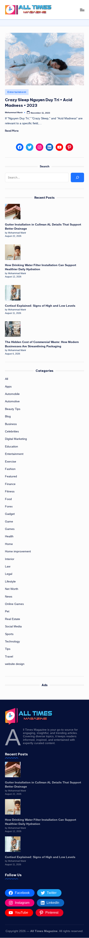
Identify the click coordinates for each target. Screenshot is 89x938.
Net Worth (11, 589)
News (8, 596)
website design (14, 664)
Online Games (14, 604)
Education (11, 446)
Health (9, 536)
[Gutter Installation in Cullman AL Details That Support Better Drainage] (12, 211)
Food (8, 499)
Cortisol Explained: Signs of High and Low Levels (40, 305)
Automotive (12, 401)
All (6, 378)
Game (9, 521)
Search (44, 166)
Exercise (10, 461)
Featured (11, 476)
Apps (8, 386)
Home (9, 544)
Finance (10, 484)
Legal (8, 573)
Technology (12, 641)
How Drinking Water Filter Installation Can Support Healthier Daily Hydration (40, 267)
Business (11, 424)
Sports (9, 634)
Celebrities (12, 431)
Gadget (10, 513)
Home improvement (18, 551)
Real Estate (12, 619)
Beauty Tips (12, 409)
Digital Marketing (16, 438)
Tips (7, 648)
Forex (9, 506)
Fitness (9, 491)
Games (9, 529)
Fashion (10, 469)
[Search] (77, 177)
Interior (9, 559)
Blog (8, 416)
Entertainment (16, 92)
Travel (9, 656)
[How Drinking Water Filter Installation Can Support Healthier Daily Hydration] (12, 252)
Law (7, 566)
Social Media (13, 626)
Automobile (12, 394)
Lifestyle (10, 581)
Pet (7, 611)
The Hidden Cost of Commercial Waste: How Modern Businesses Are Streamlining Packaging (42, 344)
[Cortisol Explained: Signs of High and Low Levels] (12, 293)
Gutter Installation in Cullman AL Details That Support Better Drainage (43, 226)
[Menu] (82, 10)
